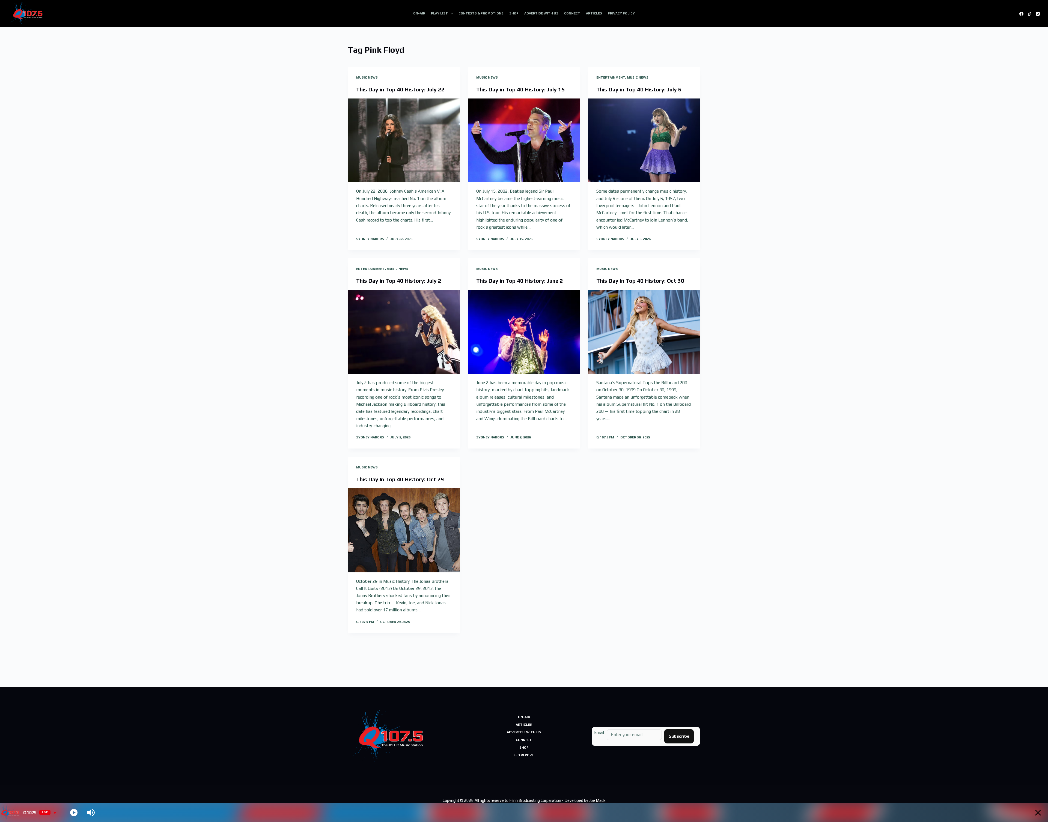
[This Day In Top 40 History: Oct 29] (404, 530)
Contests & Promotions (481, 13)
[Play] (73, 812)
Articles (594, 13)
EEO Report (524, 755)
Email (599, 732)
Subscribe (679, 736)
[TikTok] (1030, 14)
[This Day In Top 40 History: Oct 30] (644, 332)
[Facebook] (1021, 14)
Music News (367, 77)
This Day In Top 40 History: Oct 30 (640, 280)
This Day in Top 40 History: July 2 (398, 280)
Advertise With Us (541, 13)
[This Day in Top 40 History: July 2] (404, 332)
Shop (514, 13)
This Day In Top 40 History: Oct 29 (400, 479)
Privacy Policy (621, 13)
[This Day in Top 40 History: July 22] (404, 140)
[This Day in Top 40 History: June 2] (524, 332)
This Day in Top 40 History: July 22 (400, 89)
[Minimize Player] (1038, 812)
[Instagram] (1038, 14)
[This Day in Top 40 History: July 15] (524, 140)
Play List (439, 13)
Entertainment (610, 77)
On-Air (419, 13)
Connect (572, 13)
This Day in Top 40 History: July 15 (520, 89)
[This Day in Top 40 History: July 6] (644, 140)
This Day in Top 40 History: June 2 (519, 280)
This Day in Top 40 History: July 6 (638, 89)
